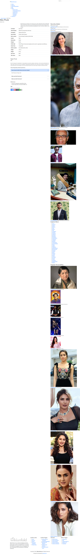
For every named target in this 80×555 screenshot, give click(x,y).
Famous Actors (54, 539)
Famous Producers (55, 542)
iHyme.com (45, 553)
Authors (53, 229)
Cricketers (54, 240)
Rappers (53, 262)
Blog (12, 7)
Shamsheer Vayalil (54, 26)
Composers (54, 239)
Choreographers (55, 243)
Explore (5, 18)
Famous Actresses (55, 540)
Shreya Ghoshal (53, 348)
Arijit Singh (53, 317)
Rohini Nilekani (53, 54)
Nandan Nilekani (54, 127)
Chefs (53, 230)
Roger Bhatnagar (54, 200)
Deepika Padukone (54, 536)
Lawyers (53, 245)
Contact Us (13, 16)
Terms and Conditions (17, 10)
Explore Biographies (15, 6)
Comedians (54, 231)
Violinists (53, 251)
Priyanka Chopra (54, 430)
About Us (13, 5)
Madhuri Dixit (53, 464)
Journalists (54, 257)
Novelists (53, 253)
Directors (53, 226)
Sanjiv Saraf (53, 29)
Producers (54, 233)
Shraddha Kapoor (54, 387)
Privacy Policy (15, 9)
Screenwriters (54, 242)
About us (33, 540)
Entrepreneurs (54, 238)
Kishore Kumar (53, 304)
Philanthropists (54, 261)
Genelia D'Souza (53, 501)
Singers (53, 225)
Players (53, 244)
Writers (53, 252)
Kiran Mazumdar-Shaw (55, 129)
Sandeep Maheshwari (46, 541)
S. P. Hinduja (53, 145)
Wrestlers (53, 241)
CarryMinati (53, 162)
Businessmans (54, 249)
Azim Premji (53, 31)
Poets (53, 228)
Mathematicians (55, 248)
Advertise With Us (65, 541)
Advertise (14, 15)
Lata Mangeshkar (54, 289)
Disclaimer (15, 14)
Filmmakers (54, 236)
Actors (53, 223)
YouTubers (54, 260)
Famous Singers (55, 541)
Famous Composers (55, 543)
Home (12, 4)
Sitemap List (64, 539)
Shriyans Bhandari (54, 220)
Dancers (53, 258)
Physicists (53, 250)
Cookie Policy (15, 11)
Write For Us (15, 13)
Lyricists (53, 254)
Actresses (53, 224)
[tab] (30, 70)
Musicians (54, 235)
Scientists (53, 232)
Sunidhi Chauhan (54, 335)
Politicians (54, 234)
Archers (53, 259)
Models (53, 255)
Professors (54, 247)
